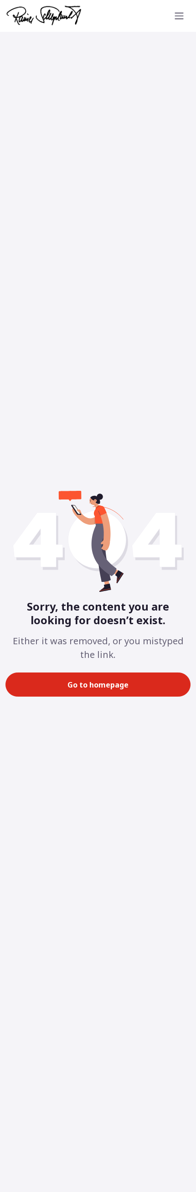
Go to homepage (98, 685)
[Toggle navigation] (179, 15)
